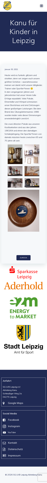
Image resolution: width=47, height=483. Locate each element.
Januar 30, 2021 (11, 69)
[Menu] (41, 6)
